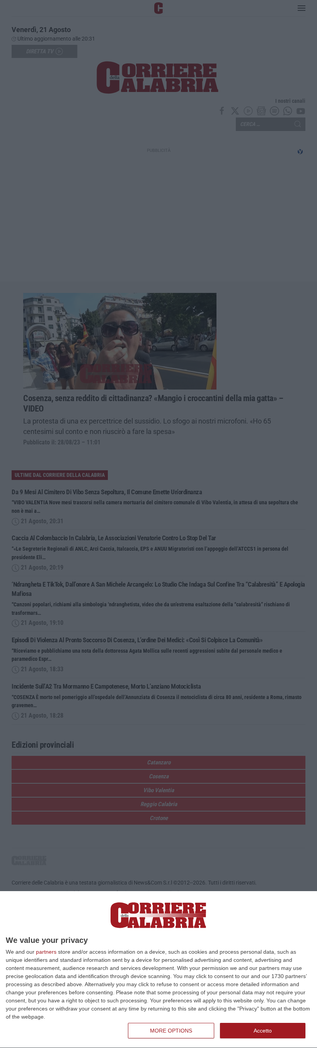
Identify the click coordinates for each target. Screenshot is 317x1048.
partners (46, 951)
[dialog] (158, 969)
